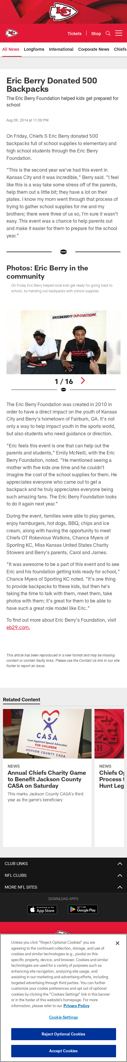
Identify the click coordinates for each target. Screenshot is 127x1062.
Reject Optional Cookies (64, 1034)
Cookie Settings (63, 1017)
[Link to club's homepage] (12, 30)
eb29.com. (18, 627)
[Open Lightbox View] (63, 351)
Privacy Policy (76, 1005)
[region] (63, 998)
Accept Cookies (63, 1050)
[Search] (108, 33)
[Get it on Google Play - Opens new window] (82, 912)
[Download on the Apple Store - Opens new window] (42, 910)
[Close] (117, 943)
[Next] (82, 380)
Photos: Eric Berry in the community (47, 271)
